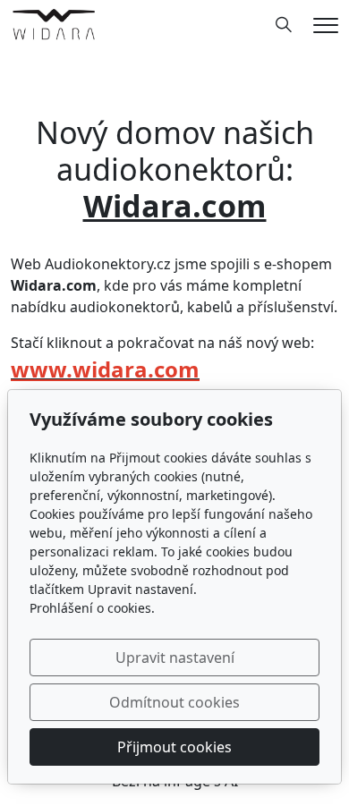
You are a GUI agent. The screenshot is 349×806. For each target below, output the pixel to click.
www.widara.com (105, 369)
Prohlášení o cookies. (92, 607)
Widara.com (175, 205)
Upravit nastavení (174, 657)
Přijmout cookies (174, 747)
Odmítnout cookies (174, 702)
